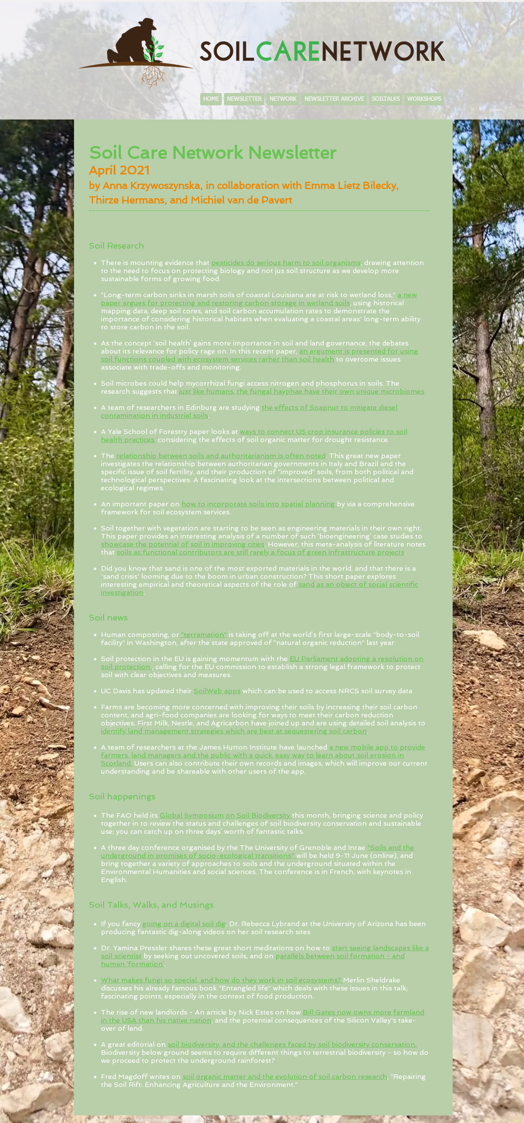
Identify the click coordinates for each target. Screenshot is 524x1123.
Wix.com (205, 1120)
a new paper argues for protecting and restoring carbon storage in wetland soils (259, 299)
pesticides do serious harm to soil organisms (286, 263)
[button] (283, 99)
